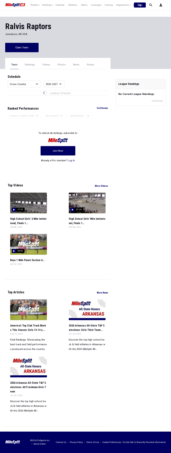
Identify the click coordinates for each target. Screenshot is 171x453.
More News (102, 292)
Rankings (47, 5)
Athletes (72, 5)
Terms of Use (92, 442)
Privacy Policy (76, 442)
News (76, 64)
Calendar (59, 5)
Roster (90, 64)
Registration (122, 5)
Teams (84, 5)
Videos (46, 64)
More (135, 5)
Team (14, 64)
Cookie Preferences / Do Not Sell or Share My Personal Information (134, 442)
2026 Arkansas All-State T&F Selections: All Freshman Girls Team (28, 387)
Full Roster (102, 108)
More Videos (101, 186)
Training (109, 5)
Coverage (96, 5)
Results (34, 5)
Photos (62, 64)
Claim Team (22, 47)
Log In (71, 160)
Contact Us (61, 442)
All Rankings (157, 101)
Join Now (58, 150)
